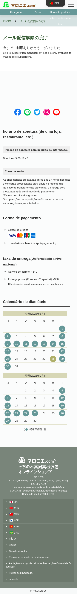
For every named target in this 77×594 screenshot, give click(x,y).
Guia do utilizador (18, 551)
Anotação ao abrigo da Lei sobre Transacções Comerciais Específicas (38, 565)
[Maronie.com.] (19, 5)
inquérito (13, 579)
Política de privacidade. (21, 573)
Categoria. (16, 12)
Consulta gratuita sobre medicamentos (60, 13)
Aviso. (38, 12)
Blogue (12, 545)
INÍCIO (12, 538)
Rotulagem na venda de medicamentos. (29, 557)
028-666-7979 (38, 484)
